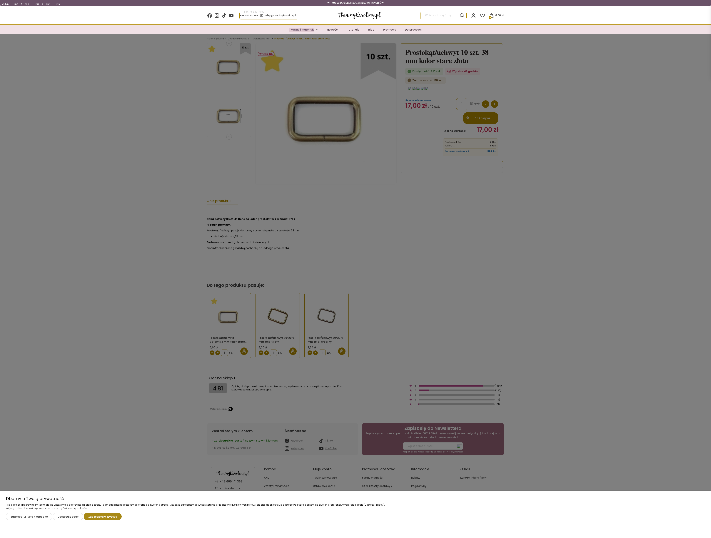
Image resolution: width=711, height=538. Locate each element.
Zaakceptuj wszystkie (102, 517)
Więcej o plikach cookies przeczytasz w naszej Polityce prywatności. (47, 508)
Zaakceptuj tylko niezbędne (29, 517)
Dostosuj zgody (68, 517)
